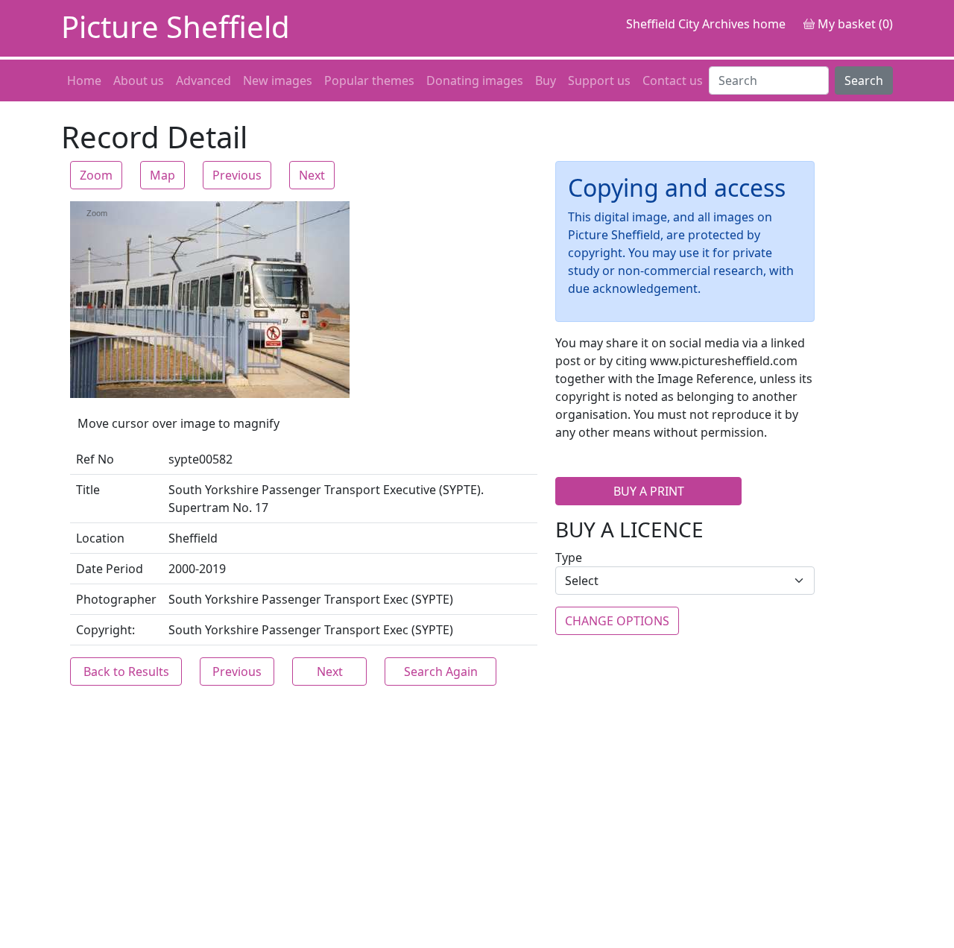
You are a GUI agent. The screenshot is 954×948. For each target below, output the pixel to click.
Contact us (672, 80)
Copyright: (105, 630)
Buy (545, 80)
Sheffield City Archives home (706, 24)
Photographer (116, 599)
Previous (237, 175)
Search (863, 80)
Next (312, 175)
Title (88, 489)
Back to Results (126, 671)
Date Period (109, 568)
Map (162, 175)
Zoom (96, 175)
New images (277, 80)
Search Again (441, 671)
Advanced (203, 80)
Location (100, 538)
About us (138, 80)
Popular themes (369, 80)
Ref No (95, 459)
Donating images (474, 80)
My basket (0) (854, 24)
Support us (599, 80)
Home (84, 80)
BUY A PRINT (648, 491)
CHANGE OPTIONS (617, 621)
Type (568, 557)
